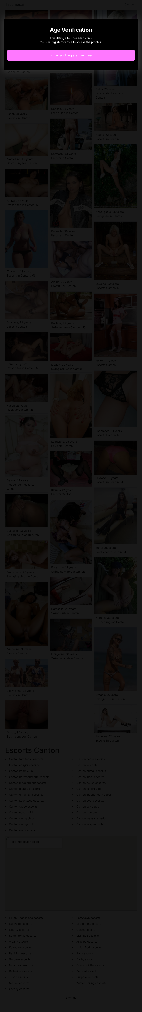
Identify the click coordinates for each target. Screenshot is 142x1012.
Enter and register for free (71, 55)
